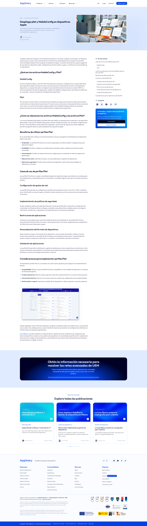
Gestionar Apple (24, 478)
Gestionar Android (24, 475)
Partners (77, 481)
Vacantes (109, 476)
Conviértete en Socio (107, 484)
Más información (46, 499)
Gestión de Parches (52, 490)
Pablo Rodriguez (27, 37)
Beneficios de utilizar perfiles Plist (105, 75)
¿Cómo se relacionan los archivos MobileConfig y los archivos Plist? (110, 71)
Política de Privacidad (58, 523)
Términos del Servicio (71, 523)
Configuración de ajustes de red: (106, 81)
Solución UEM (23, 473)
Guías (96, 424)
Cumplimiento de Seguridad (54, 475)
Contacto (104, 473)
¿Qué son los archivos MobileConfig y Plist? (107, 61)
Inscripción (50, 478)
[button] (41, 3)
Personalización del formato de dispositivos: (109, 89)
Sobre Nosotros (106, 470)
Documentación (78, 473)
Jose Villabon (28, 440)
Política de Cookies (82, 523)
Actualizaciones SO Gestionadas (55, 484)
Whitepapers (78, 484)
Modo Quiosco (50, 473)
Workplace (50, 470)
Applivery (26, 334)
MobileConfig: (101, 65)
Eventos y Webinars (107, 481)
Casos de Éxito (105, 479)
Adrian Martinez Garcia (104, 440)
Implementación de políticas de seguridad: (108, 84)
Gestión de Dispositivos (28, 424)
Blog (21, 18)
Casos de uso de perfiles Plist (104, 78)
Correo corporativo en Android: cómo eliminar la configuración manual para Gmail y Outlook (108, 429)
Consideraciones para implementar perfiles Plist (109, 95)
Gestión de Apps (51, 481)
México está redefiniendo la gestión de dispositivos (35, 429)
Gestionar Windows (24, 481)
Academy (77, 475)
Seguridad (91, 523)
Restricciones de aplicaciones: (105, 87)
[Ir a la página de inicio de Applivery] (25, 3)
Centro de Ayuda (79, 487)
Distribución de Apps (25, 484)
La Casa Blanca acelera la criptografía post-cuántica (72, 429)
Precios (22, 487)
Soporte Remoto (51, 487)
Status (76, 470)
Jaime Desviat (64, 440)
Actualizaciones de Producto (31, 18)
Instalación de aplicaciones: (104, 92)
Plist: (98, 68)
